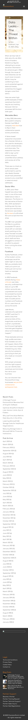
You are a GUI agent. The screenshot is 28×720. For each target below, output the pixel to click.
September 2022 (8, 490)
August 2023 (7, 472)
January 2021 (7, 548)
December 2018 (8, 600)
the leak (10, 213)
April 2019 (6, 588)
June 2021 (6, 533)
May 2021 (6, 536)
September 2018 (8, 610)
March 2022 (7, 505)
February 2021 (8, 545)
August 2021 (7, 527)
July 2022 (6, 493)
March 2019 (7, 591)
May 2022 (6, 499)
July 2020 (6, 564)
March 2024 (7, 463)
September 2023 (8, 469)
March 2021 (7, 542)
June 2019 (6, 582)
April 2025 (6, 441)
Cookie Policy (7, 664)
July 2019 (6, 579)
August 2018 (7, 613)
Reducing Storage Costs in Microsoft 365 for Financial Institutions (12, 431)
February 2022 (8, 509)
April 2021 (6, 539)
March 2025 (7, 444)
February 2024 (8, 466)
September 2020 (8, 558)
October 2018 (7, 607)
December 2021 (8, 515)
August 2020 (7, 561)
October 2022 (7, 487)
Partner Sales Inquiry (10, 703)
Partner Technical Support (11, 701)
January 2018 (7, 622)
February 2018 (8, 619)
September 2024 (8, 450)
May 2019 (6, 585)
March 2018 (7, 616)
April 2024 (6, 460)
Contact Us (6, 667)
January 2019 (7, 597)
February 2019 (8, 594)
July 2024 (6, 457)
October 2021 (7, 521)
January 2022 (7, 512)
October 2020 (7, 555)
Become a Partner (9, 696)
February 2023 (8, 484)
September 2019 (8, 573)
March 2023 (7, 481)
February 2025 (8, 447)
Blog (16, 47)
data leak (15, 125)
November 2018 (8, 603)
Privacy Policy (7, 662)
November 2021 (8, 518)
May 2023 (6, 478)
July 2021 (6, 530)
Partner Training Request (11, 699)
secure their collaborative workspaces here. (13, 385)
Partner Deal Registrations (11, 706)
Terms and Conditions (10, 660)
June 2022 (6, 496)
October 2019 (7, 570)
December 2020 (8, 551)
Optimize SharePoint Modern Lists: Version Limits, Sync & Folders (13, 410)
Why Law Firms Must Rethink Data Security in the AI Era (15, 687)
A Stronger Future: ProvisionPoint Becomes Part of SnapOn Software (13, 402)
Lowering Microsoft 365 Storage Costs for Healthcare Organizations (13, 423)
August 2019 (7, 576)
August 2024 (7, 453)
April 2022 (6, 502)
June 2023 (6, 475)
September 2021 (8, 524)
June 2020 (6, 567)
